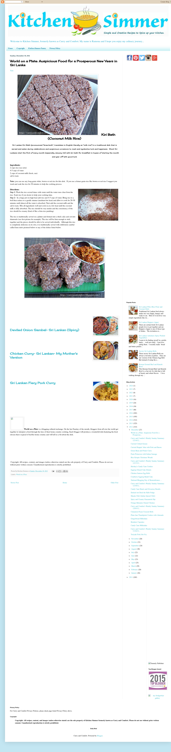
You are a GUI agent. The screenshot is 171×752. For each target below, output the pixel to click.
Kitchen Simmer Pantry (37, 48)
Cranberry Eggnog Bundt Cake (142, 477)
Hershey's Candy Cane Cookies (142, 466)
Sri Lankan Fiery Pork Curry (32, 383)
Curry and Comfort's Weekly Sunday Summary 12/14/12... (147, 439)
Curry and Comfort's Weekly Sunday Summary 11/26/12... (147, 530)
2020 (131, 399)
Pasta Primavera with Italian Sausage (144, 454)
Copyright (21, 48)
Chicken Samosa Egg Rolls (140, 473)
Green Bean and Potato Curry (141, 450)
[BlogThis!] (59, 471)
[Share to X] (62, 471)
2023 (131, 389)
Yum (11, 70)
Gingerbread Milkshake (139, 518)
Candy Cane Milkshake (139, 525)
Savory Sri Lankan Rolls (147, 351)
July (133, 552)
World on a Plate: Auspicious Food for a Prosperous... (145, 433)
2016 (131, 413)
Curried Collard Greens (139, 444)
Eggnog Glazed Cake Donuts (141, 470)
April (133, 562)
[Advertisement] (146, 162)
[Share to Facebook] (64, 471)
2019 (131, 403)
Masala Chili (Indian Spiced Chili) (143, 496)
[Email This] (57, 471)
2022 (131, 392)
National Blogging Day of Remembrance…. (146, 480)
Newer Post (15, 482)
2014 (131, 420)
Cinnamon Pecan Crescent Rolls (142, 511)
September (135, 545)
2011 (131, 577)
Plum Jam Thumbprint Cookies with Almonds (147, 515)
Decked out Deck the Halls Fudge (143, 492)
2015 (131, 416)
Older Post (114, 482)
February (134, 569)
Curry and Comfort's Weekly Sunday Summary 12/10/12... (147, 484)
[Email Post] (53, 471)
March (133, 566)
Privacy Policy (55, 48)
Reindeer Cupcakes (137, 522)
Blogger (100, 735)
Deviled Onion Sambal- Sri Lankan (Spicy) (44, 330)
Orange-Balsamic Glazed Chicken (143, 503)
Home (10, 48)
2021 (131, 396)
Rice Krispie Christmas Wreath (142, 457)
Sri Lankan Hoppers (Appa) (149, 322)
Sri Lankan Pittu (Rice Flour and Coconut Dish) (150, 308)
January (134, 573)
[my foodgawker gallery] (157, 698)
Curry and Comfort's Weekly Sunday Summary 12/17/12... (147, 462)
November (135, 538)
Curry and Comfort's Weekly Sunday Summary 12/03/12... (147, 507)
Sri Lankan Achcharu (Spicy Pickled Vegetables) (152, 336)
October (134, 542)
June (133, 556)
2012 (131, 427)
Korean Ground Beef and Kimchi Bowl (150, 365)
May (133, 559)
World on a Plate (21, 474)
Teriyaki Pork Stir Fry (139, 534)
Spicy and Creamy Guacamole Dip (143, 499)
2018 (131, 406)
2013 (131, 423)
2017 (131, 409)
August (134, 549)
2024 (131, 385)
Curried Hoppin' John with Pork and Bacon (146, 447)
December (135, 429)
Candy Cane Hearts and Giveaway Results (145, 489)
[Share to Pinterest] (67, 471)
